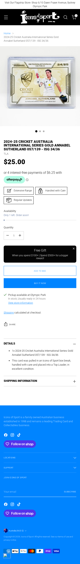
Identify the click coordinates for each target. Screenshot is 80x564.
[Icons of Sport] (40, 17)
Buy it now (40, 283)
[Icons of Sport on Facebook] (6, 435)
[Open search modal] (65, 17)
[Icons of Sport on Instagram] (12, 435)
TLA (6, 153)
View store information (20, 302)
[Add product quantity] (20, 235)
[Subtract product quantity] (7, 235)
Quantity (8, 227)
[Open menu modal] (6, 17)
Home (7, 33)
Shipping (9, 312)
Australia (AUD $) (16, 530)
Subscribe (70, 491)
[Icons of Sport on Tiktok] (19, 435)
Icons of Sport (27, 536)
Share (12, 324)
